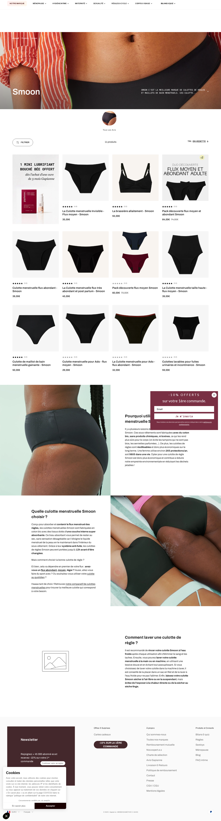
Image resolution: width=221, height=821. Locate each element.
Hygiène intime (59, 4)
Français (27, 812)
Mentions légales (155, 791)
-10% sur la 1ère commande (110, 745)
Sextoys (200, 744)
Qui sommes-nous (156, 734)
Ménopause (38, 4)
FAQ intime (202, 760)
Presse (150, 780)
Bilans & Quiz (167, 4)
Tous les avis (109, 130)
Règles (199, 739)
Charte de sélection (156, 755)
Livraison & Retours (156, 765)
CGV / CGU (152, 785)
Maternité (80, 4)
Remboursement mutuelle (160, 744)
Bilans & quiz (202, 734)
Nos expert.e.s (154, 750)
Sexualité (98, 4)
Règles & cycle (119, 4)
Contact (150, 775)
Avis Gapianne (154, 760)
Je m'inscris (184, 416)
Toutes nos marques (157, 739)
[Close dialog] (214, 395)
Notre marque (17, 4)
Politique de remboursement (161, 770)
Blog (198, 755)
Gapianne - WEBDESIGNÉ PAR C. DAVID (124, 812)
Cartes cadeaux (102, 734)
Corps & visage (142, 4)
